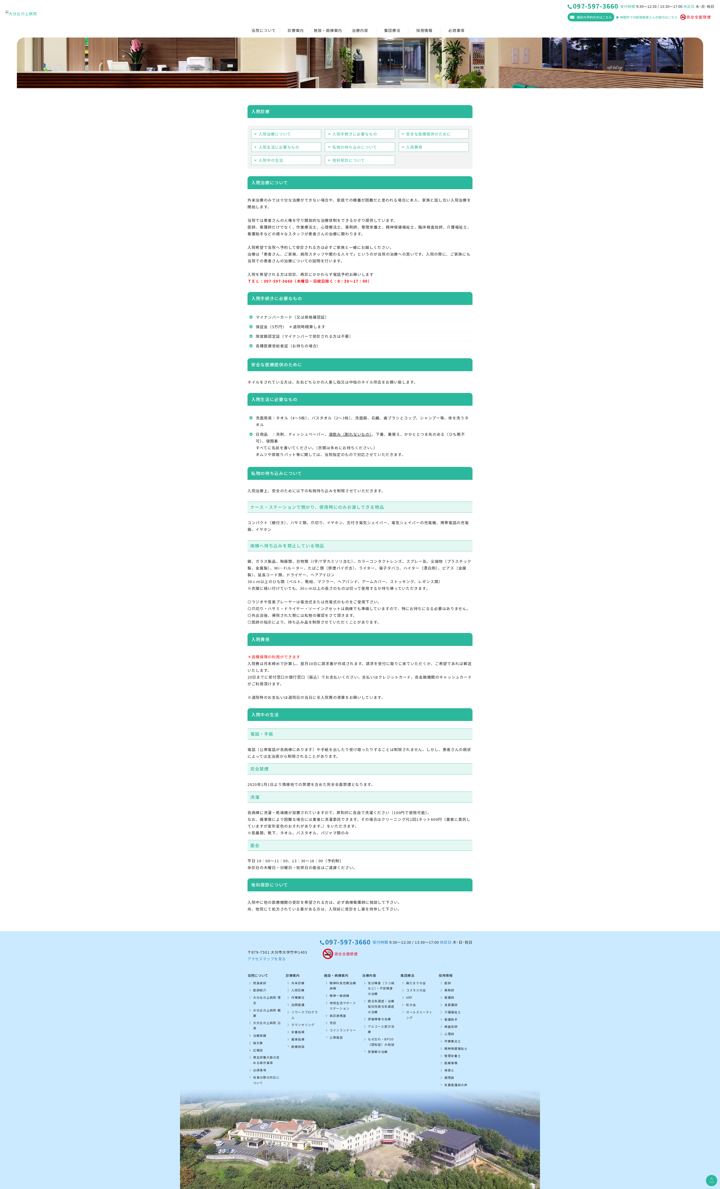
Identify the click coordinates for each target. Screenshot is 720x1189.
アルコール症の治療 (381, 1029)
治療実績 (259, 1035)
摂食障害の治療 (379, 1019)
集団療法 (392, 30)
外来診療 (298, 983)
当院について (263, 30)
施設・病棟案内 (328, 30)
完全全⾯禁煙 (698, 17)
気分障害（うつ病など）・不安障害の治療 (381, 988)
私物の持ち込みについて (354, 147)
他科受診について (348, 160)
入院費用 (414, 147)
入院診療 (298, 990)
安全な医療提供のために (428, 134)
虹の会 (411, 1004)
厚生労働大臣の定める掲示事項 (266, 1060)
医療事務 (451, 1063)
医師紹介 (259, 990)
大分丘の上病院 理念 (267, 1000)
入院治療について (275, 134)
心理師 (449, 1034)
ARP (409, 997)
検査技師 (451, 1026)
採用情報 (424, 30)
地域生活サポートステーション (343, 1006)
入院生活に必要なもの (279, 147)
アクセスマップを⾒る (267, 958)
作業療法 (298, 997)
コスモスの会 (416, 990)
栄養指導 (298, 1032)
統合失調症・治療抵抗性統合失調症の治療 (381, 1006)
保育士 (449, 1070)
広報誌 (258, 1050)
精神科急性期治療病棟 (343, 986)
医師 (447, 983)
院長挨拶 (259, 983)
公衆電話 (336, 1037)
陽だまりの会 (416, 983)
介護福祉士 (452, 1012)
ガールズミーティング (419, 1015)
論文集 (258, 1043)
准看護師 (451, 1004)
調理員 (449, 1077)
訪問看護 (298, 1004)
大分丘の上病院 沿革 (267, 1025)
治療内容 (360, 30)
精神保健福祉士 (456, 1048)
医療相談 (298, 1046)
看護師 (449, 997)
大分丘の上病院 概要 (267, 1013)
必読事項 (456, 30)
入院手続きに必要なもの (354, 134)
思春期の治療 (378, 1051)
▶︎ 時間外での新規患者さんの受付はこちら (646, 17)
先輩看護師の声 (456, 1085)
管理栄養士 (452, 1056)
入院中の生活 (271, 160)
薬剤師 (449, 990)
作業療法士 (452, 1041)
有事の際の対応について (266, 1080)
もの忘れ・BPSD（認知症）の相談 (381, 1042)
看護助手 (451, 1019)
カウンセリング (303, 1024)
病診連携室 (338, 1015)
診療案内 (296, 30)
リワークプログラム (304, 1015)
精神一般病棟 (340, 995)
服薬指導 (298, 1039)
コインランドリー (343, 1030)
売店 (333, 1022)
